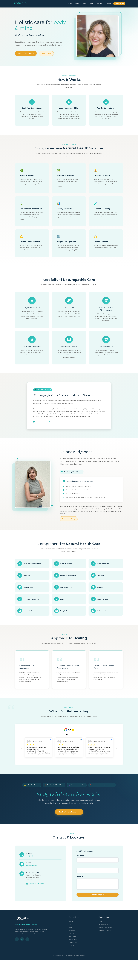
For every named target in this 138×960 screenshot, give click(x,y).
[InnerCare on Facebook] (17, 939)
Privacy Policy (73, 939)
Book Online (119, 3)
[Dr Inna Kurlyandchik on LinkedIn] (27, 939)
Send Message (96, 895)
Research (99, 3)
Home (69, 3)
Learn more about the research (47, 422)
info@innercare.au (32, 865)
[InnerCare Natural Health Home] (21, 3)
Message (80, 876)
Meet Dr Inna (46, 53)
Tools (84, 3)
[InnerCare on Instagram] (22, 939)
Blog (91, 3)
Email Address (81, 866)
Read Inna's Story (68, 519)
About (77, 3)
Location (71, 945)
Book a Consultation (25, 53)
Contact (108, 3)
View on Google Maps (36, 884)
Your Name (80, 855)
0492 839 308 (31, 856)
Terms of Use (73, 942)
